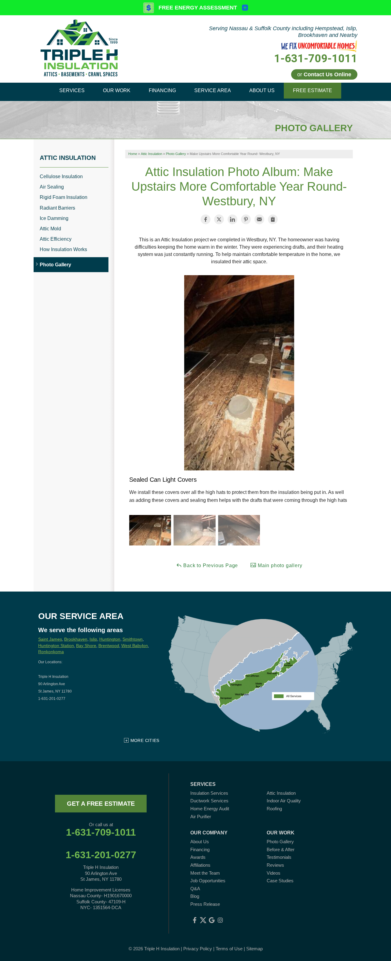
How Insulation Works (63, 249)
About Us (199, 841)
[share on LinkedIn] (232, 219)
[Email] (259, 219)
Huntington (109, 639)
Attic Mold (50, 228)
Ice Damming (54, 218)
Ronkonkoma (51, 651)
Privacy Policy (197, 948)
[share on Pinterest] (246, 219)
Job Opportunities (207, 880)
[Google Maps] (211, 920)
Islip (93, 639)
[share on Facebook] (205, 219)
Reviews (275, 865)
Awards (198, 857)
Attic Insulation (68, 157)
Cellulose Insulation (61, 176)
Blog (194, 896)
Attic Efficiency (55, 239)
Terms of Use (229, 948)
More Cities (144, 740)
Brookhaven (75, 639)
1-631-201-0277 (101, 855)
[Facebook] (194, 920)
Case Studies (280, 880)
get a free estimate (101, 803)
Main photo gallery (279, 565)
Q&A (195, 888)
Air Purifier (200, 816)
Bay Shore (86, 645)
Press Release (205, 904)
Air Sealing (52, 186)
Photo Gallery (55, 264)
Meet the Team (205, 873)
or (324, 74)
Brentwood (108, 645)
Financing (200, 849)
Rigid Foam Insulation (63, 197)
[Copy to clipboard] (273, 219)
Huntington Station (56, 645)
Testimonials (279, 857)
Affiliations (200, 865)
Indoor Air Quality (284, 800)
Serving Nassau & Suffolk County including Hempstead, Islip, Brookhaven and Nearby (283, 31)
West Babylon (134, 645)
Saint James (50, 639)
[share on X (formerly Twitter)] (219, 219)
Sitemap (254, 948)
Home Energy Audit (209, 808)
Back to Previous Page (210, 565)
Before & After (280, 849)
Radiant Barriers (57, 208)
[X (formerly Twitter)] (203, 920)
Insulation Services (209, 793)
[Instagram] (220, 920)
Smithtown (132, 639)
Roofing (274, 808)
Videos (273, 873)
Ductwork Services (209, 800)
